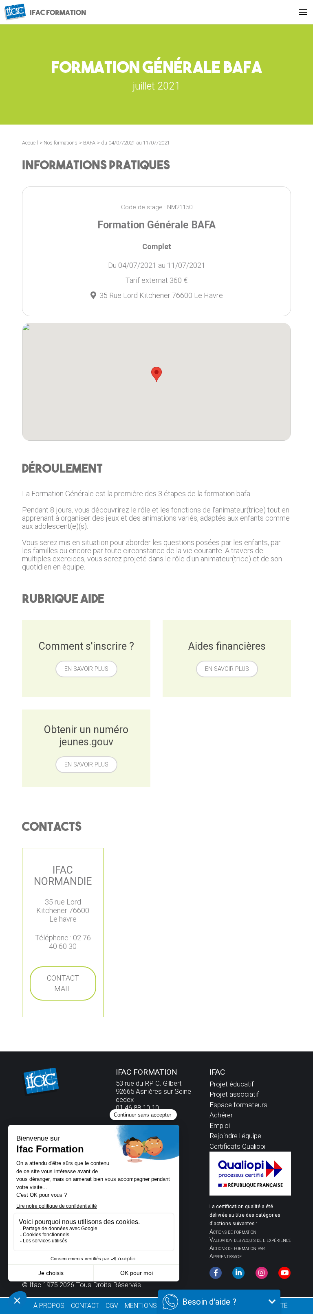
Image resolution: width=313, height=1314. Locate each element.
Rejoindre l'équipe (235, 1136)
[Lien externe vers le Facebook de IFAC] (215, 1273)
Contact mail (63, 983)
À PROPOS (48, 1306)
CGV (112, 1306)
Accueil (30, 143)
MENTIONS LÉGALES (155, 1306)
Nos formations (60, 143)
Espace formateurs (238, 1105)
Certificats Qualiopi (237, 1146)
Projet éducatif (231, 1084)
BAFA (89, 143)
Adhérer (221, 1115)
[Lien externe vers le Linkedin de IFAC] (238, 1273)
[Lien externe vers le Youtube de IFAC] (284, 1273)
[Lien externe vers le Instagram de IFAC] (262, 1273)
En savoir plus (86, 669)
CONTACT (85, 1306)
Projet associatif (234, 1094)
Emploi (219, 1125)
